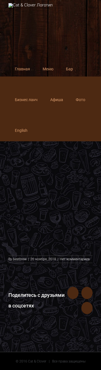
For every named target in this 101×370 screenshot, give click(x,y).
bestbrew (20, 259)
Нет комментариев (75, 259)
